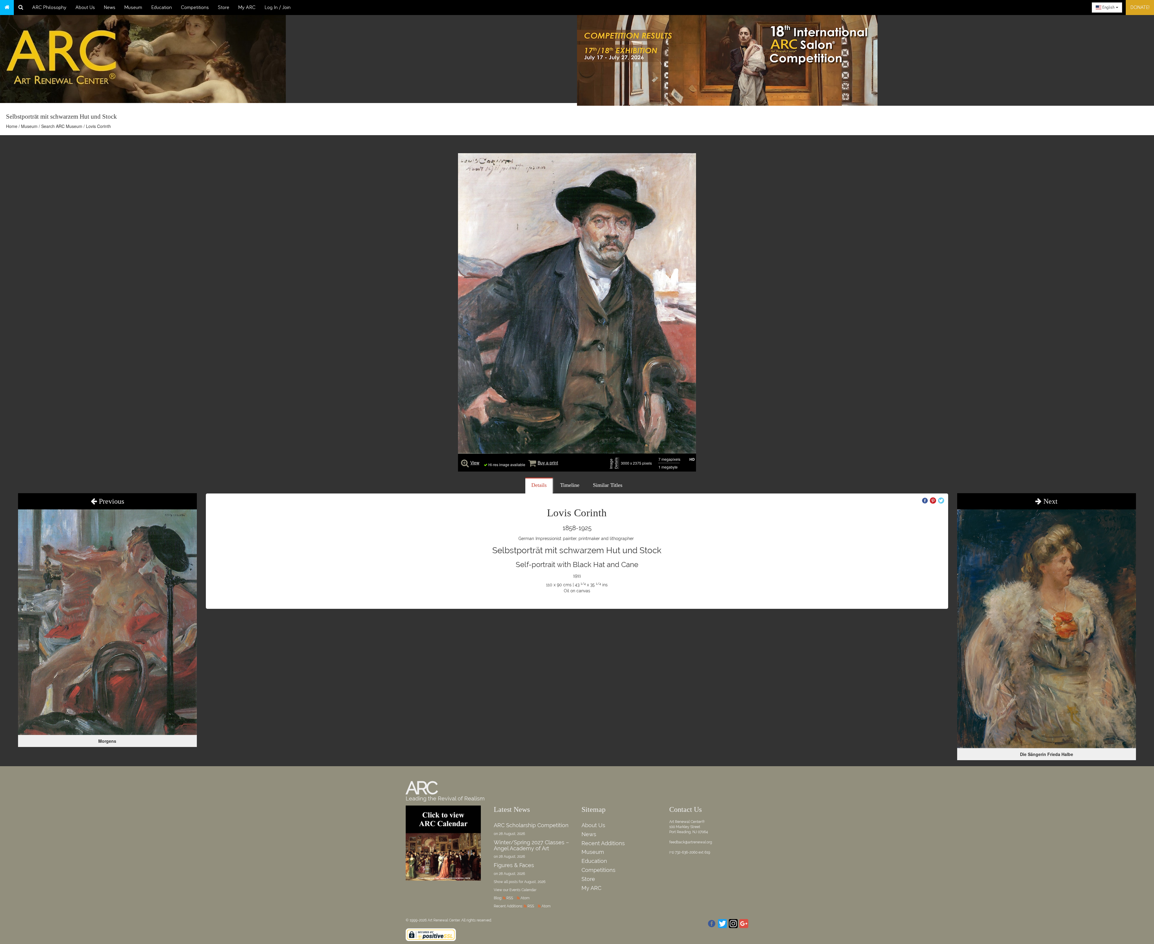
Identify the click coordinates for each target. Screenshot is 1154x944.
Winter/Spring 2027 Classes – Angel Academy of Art (531, 845)
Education (161, 7)
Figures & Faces (514, 865)
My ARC (246, 7)
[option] (865, 59)
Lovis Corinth (98, 126)
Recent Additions (603, 843)
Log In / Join (277, 7)
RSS (509, 898)
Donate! (1139, 7)
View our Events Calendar (515, 890)
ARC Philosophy (49, 7)
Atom (525, 898)
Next (1050, 501)
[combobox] (1107, 7)
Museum (133, 7)
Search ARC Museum (61, 126)
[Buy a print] (532, 463)
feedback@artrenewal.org (690, 842)
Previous (110, 501)
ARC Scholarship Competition (531, 825)
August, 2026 (534, 882)
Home (11, 126)
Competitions (195, 7)
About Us (85, 7)
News (109, 7)
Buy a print (548, 463)
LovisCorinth (577, 513)
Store (223, 7)
